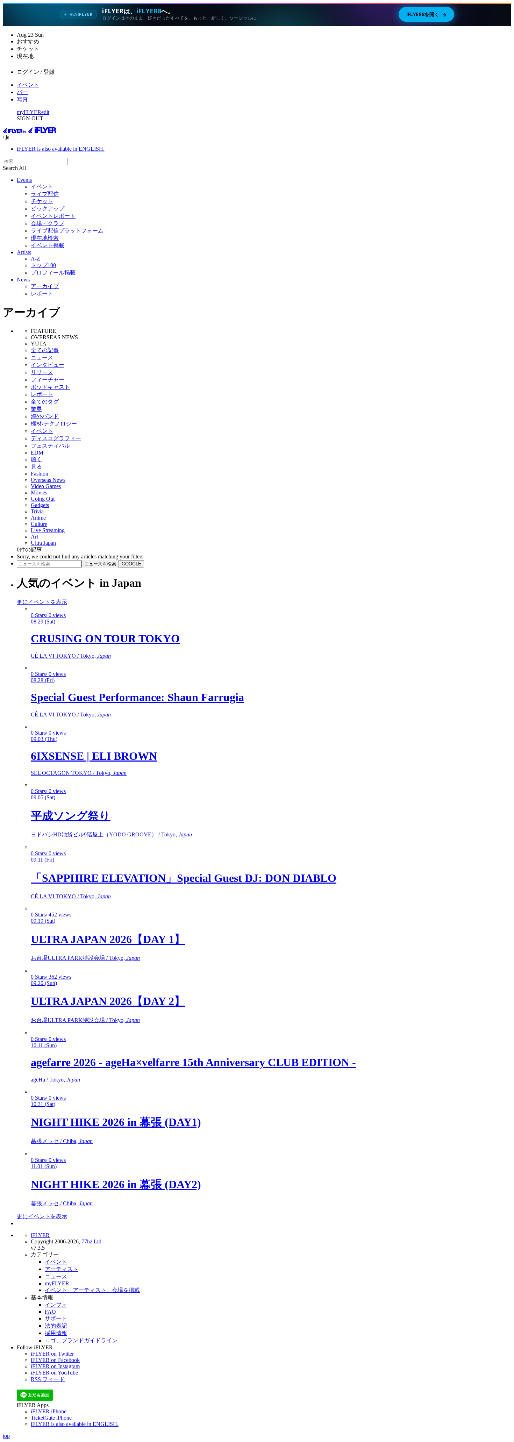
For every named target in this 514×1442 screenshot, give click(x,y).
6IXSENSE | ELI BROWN (94, 756)
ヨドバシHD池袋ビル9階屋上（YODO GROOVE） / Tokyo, (111, 834)
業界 (36, 409)
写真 (22, 99)
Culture (39, 524)
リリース (42, 372)
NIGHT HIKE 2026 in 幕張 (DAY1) (116, 1122)
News (23, 280)
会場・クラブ (47, 223)
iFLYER (40, 1235)
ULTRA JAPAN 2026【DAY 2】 (108, 1001)
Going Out (43, 499)
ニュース (42, 357)
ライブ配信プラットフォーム (67, 231)
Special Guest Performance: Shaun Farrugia (137, 697)
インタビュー (47, 365)
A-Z (35, 259)
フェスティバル (50, 446)
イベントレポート (53, 216)
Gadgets (40, 505)
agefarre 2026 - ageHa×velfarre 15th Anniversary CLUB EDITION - (193, 1062)
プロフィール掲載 (53, 273)
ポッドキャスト (50, 387)
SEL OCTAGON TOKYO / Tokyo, (79, 773)
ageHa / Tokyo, (55, 1080)
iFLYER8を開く (426, 14)
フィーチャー (47, 380)
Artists (24, 252)
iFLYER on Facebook (55, 1360)
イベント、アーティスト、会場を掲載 (92, 1290)
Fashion (39, 474)
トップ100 (43, 265)
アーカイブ (45, 286)
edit (45, 112)
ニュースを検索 (100, 563)
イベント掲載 (47, 245)
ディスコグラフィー (56, 438)
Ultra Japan (43, 543)
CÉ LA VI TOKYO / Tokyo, (71, 656)
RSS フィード (48, 1379)
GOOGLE (131, 563)
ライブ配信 (45, 194)
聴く (36, 459)
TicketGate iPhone (51, 1418)
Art (34, 537)
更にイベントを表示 (42, 602)
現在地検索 (45, 238)
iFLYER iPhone (48, 1411)
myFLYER (29, 112)
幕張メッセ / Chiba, (62, 1141)
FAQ (50, 1312)
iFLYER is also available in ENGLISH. (61, 149)
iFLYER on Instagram (55, 1366)
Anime (38, 518)
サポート (56, 1318)
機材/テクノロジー (54, 424)
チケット (42, 201)
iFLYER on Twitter (52, 1354)
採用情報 (56, 1333)
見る (36, 467)
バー (22, 92)
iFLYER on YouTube (54, 1373)
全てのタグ (45, 402)
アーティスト (61, 1269)
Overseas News (48, 480)
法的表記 (56, 1326)
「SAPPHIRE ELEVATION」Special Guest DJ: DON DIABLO (183, 878)
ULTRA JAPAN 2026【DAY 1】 (108, 939)
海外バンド (45, 416)
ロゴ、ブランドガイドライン (81, 1340)
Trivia (37, 511)
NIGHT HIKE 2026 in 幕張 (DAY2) (116, 1184)
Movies (39, 492)
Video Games (46, 486)
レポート (42, 294)
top (6, 1436)
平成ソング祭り (70, 815)
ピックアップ (47, 209)
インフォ (56, 1305)
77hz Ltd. (92, 1241)
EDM (37, 453)
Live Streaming (48, 530)
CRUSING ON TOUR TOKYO (105, 638)
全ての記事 (45, 350)
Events (24, 180)
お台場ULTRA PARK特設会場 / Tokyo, (85, 958)
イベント (28, 85)
